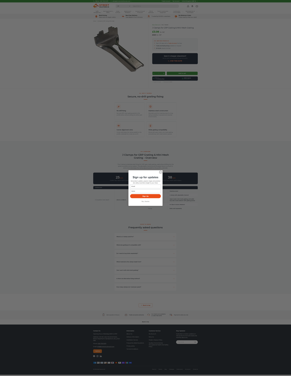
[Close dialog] (160, 172)
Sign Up (145, 196)
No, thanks (145, 201)
